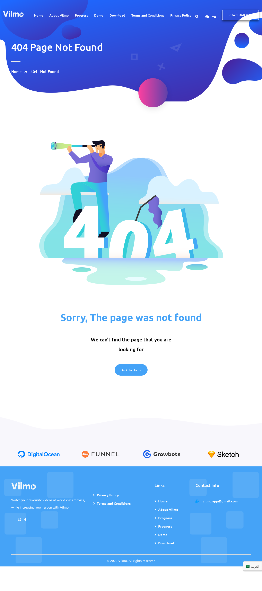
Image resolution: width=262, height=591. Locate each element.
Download (117, 15)
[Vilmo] (13, 13)
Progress (81, 15)
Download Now (240, 15)
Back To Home (131, 370)
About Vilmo (59, 15)
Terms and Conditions (147, 15)
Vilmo (122, 560)
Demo (98, 15)
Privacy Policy (180, 15)
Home (38, 15)
